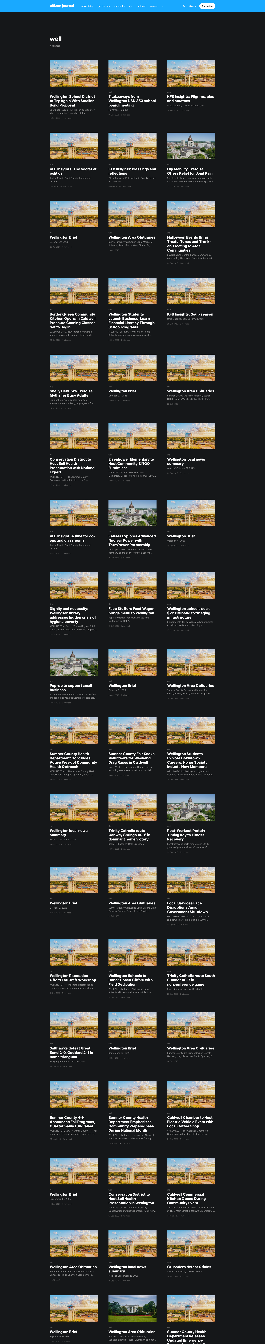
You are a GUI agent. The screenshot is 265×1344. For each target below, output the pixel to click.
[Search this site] (184, 6)
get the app (104, 6)
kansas (153, 6)
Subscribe (207, 6)
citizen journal (62, 5)
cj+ (130, 6)
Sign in (193, 6)
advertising (87, 6)
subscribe (119, 6)
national (141, 6)
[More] (163, 6)
